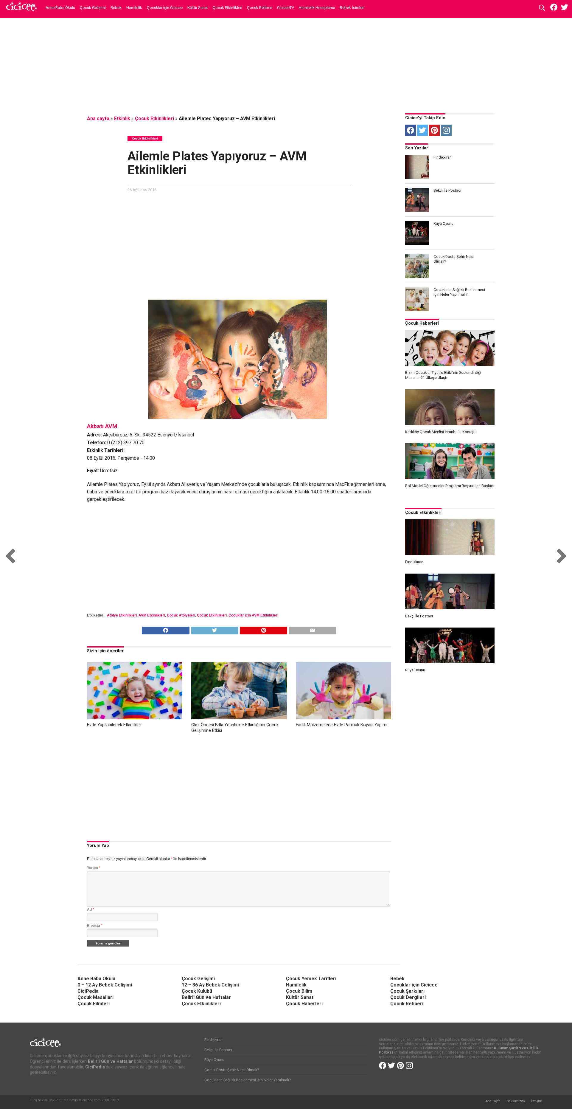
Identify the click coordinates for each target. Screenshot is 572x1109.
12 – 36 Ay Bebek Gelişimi (210, 985)
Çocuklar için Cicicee (165, 7)
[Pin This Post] (263, 629)
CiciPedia (88, 991)
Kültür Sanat (197, 7)
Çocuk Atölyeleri (181, 615)
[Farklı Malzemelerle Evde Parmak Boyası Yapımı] (343, 718)
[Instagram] (446, 130)
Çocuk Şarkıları (407, 991)
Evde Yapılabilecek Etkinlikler (114, 724)
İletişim (536, 1101)
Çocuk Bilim (299, 991)
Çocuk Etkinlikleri (227, 7)
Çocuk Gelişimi (93, 7)
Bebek (116, 7)
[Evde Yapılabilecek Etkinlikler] (134, 718)
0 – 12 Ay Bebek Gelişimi (104, 985)
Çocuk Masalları (95, 997)
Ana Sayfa (492, 1101)
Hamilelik (134, 7)
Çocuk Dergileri (408, 997)
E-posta (94, 926)
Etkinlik (122, 118)
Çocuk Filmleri (93, 1003)
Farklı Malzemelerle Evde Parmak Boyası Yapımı (341, 724)
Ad (90, 909)
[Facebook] (410, 130)
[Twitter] (422, 130)
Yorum (93, 868)
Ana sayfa (98, 118)
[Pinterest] (434, 130)
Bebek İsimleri (352, 7)
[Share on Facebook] (165, 629)
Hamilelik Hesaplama (317, 7)
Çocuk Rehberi (259, 7)
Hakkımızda (515, 1101)
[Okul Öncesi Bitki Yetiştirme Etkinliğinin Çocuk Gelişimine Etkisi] (239, 718)
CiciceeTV (285, 7)
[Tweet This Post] (214, 629)
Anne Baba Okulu (60, 7)
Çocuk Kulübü (197, 991)
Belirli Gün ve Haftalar (206, 997)
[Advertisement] (286, 64)
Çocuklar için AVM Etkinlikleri (253, 615)
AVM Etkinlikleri (152, 615)
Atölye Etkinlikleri (122, 615)
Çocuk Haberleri (422, 323)
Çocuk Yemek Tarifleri (311, 978)
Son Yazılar (416, 148)
